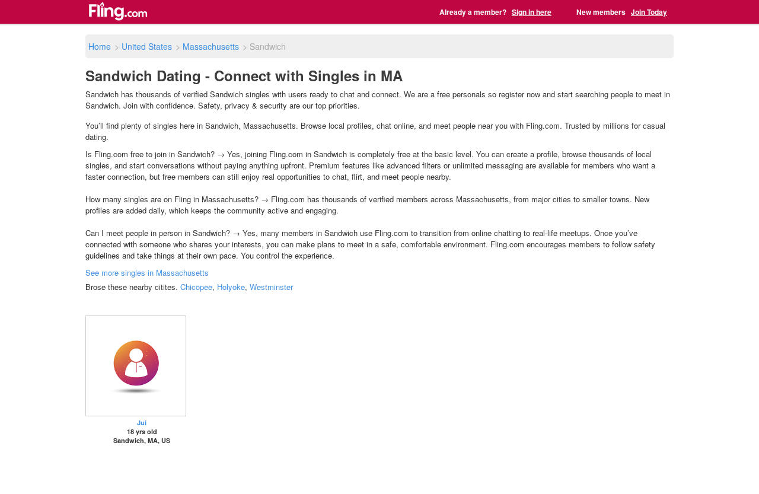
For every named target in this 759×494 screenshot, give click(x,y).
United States (147, 46)
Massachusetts (211, 46)
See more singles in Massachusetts (147, 272)
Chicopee (196, 286)
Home (99, 46)
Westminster (271, 286)
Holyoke (231, 286)
